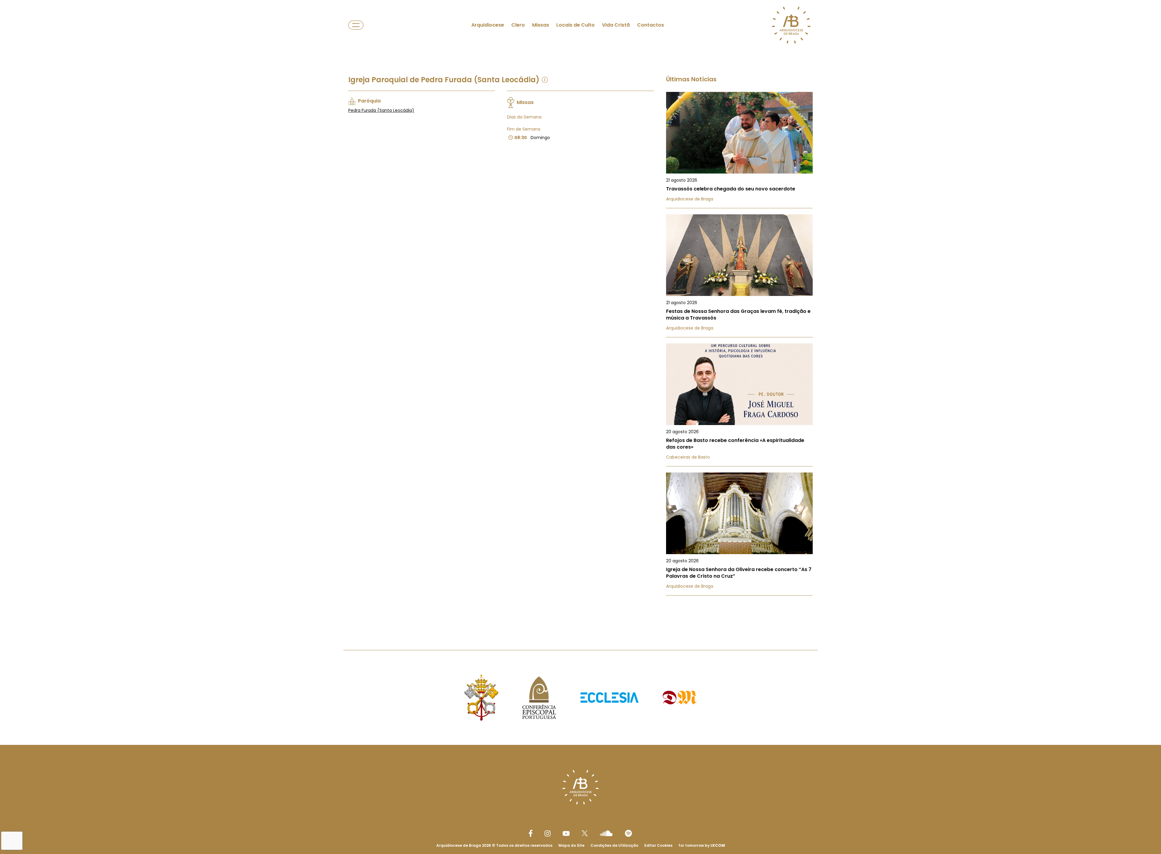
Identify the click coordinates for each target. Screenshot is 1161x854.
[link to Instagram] (548, 833)
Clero (518, 24)
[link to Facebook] (530, 833)
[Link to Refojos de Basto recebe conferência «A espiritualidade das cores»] (739, 404)
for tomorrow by (701, 845)
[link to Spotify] (628, 833)
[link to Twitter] (585, 833)
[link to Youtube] (566, 833)
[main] (580, 313)
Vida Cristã (616, 24)
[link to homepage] (791, 25)
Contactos (650, 24)
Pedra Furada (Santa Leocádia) (381, 110)
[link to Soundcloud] (606, 833)
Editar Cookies (658, 845)
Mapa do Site (571, 845)
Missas (540, 24)
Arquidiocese (487, 24)
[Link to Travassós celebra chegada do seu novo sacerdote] (739, 150)
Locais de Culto (575, 24)
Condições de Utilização (614, 845)
